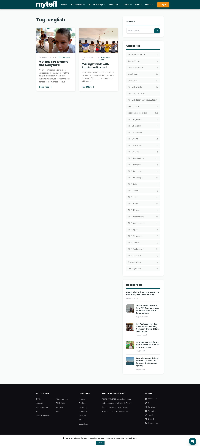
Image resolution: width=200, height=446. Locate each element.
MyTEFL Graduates (143, 93)
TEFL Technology (143, 249)
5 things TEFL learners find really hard (53, 63)
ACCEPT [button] (100, 443)
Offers (148, 4)
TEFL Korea (143, 204)
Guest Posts (143, 80)
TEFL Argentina (143, 119)
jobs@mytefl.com (124, 403)
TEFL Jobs (113, 4)
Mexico (82, 399)
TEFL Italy (143, 184)
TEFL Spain (143, 230)
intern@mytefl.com (120, 407)
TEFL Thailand (143, 256)
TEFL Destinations (143, 158)
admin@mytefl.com (125, 399)
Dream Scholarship (143, 67)
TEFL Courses (76, 4)
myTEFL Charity (143, 87)
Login (163, 4)
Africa (81, 420)
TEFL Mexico (143, 210)
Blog (38, 411)
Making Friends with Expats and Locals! (95, 65)
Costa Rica (83, 424)
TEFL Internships (95, 4)
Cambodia (83, 407)
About (126, 4)
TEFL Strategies (64, 57)
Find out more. (131, 438)
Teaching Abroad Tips (143, 113)
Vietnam (82, 416)
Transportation (143, 262)
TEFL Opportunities (143, 223)
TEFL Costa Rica (143, 145)
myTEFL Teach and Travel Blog (143, 100)
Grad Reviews (62, 399)
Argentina (83, 411)
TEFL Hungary (143, 165)
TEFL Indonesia (143, 171)
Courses (39, 403)
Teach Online (143, 106)
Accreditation (42, 407)
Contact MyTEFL (122, 411)
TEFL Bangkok (143, 126)
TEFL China (143, 139)
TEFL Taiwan (143, 243)
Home (64, 4)
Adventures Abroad (143, 54)
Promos (59, 407)
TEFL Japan (143, 191)
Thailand (82, 403)
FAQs (137, 4)
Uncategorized (143, 268)
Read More (44, 87)
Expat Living (143, 74)
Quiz (58, 411)
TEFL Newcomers (143, 217)
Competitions (143, 61)
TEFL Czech (143, 152)
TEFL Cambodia (143, 132)
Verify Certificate (43, 416)
